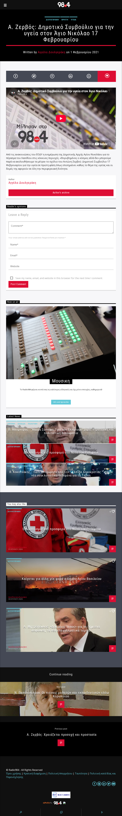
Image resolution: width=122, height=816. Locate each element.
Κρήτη (64, 19)
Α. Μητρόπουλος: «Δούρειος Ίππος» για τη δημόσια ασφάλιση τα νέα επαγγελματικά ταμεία (62, 628)
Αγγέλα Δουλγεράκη (51, 52)
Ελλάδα (21, 423)
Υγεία (73, 19)
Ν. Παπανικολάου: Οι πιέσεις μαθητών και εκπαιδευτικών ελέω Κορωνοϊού (61, 694)
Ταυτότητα (81, 773)
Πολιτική (32, 423)
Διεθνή (11, 423)
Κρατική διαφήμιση (35, 773)
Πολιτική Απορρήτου (60, 773)
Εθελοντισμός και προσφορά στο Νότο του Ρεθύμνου (61, 452)
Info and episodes (61, 402)
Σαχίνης (44, 423)
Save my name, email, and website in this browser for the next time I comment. (59, 278)
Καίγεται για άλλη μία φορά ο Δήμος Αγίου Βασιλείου (61, 579)
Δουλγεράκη (52, 19)
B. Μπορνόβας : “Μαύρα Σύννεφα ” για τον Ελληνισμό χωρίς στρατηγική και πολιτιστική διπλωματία (61, 431)
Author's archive (61, 192)
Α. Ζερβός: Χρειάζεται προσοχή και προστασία (62, 734)
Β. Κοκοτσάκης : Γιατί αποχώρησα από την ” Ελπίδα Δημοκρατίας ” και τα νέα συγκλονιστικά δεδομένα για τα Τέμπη (61, 473)
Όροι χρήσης (13, 773)
